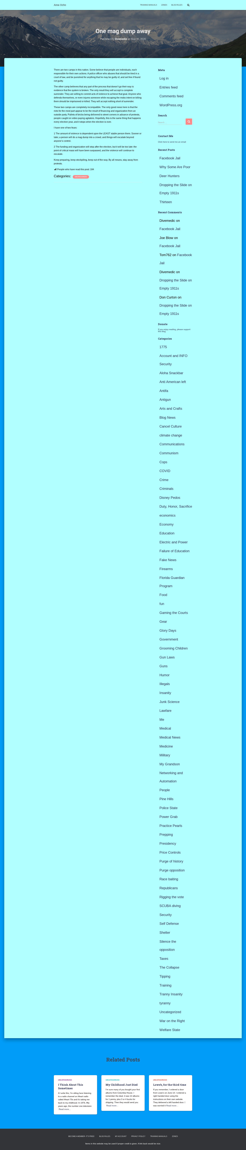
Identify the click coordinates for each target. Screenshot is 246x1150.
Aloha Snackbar (171, 373)
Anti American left (172, 382)
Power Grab (168, 817)
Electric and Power (173, 542)
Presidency (167, 843)
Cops (163, 462)
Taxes (163, 958)
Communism (168, 453)
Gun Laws (167, 657)
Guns (163, 666)
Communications (171, 444)
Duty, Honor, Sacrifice (175, 506)
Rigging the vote (171, 897)
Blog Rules (176, 5)
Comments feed (171, 96)
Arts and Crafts (170, 408)
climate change (170, 435)
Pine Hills (166, 799)
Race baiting (168, 879)
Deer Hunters (169, 176)
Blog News (167, 417)
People (164, 790)
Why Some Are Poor (174, 167)
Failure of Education (174, 551)
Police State (168, 808)
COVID (164, 471)
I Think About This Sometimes (70, 1086)
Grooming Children (173, 648)
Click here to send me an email (172, 142)
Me (161, 719)
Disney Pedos (169, 498)
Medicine (166, 746)
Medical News (169, 737)
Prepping (166, 834)
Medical (165, 728)
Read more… (65, 1109)
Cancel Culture (170, 426)
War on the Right (172, 1021)
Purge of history (171, 861)
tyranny (165, 1003)
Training (165, 985)
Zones (164, 5)
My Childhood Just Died (122, 1084)
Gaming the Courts (173, 613)
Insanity (165, 693)
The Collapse (169, 967)
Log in (164, 78)
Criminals (166, 489)
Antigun (165, 399)
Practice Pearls (170, 826)
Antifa (163, 391)
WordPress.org (170, 105)
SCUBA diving (170, 906)
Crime (163, 480)
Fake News (167, 560)
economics (167, 515)
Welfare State (169, 1030)
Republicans (168, 888)
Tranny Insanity (171, 994)
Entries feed (168, 87)
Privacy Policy (138, 1136)
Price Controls (170, 852)
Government (168, 639)
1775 (163, 347)
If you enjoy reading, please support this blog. (174, 330)
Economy (166, 524)
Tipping (164, 976)
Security (165, 915)
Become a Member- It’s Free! (81, 1136)
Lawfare (165, 711)
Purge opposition (172, 870)
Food (163, 595)
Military (164, 755)
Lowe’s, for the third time (169, 1084)
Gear (163, 621)
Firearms (166, 569)
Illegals (164, 684)
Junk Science (169, 702)
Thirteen (165, 202)
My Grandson (169, 764)
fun (161, 604)
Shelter (164, 932)
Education (166, 533)
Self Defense (169, 923)
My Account (120, 1136)
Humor (164, 675)
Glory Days (167, 630)
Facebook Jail (169, 158)
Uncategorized (81, 177)
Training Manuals (148, 5)
